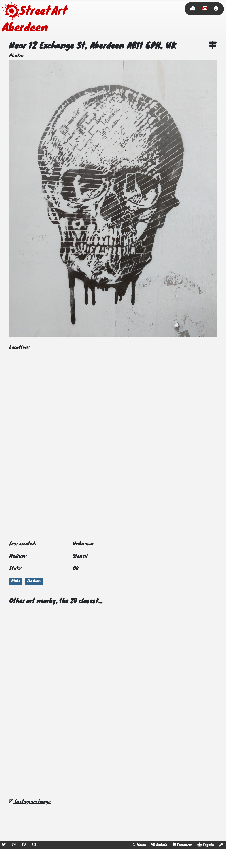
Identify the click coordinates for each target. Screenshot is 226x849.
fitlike (15, 581)
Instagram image (32, 802)
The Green (34, 581)
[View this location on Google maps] (213, 46)
